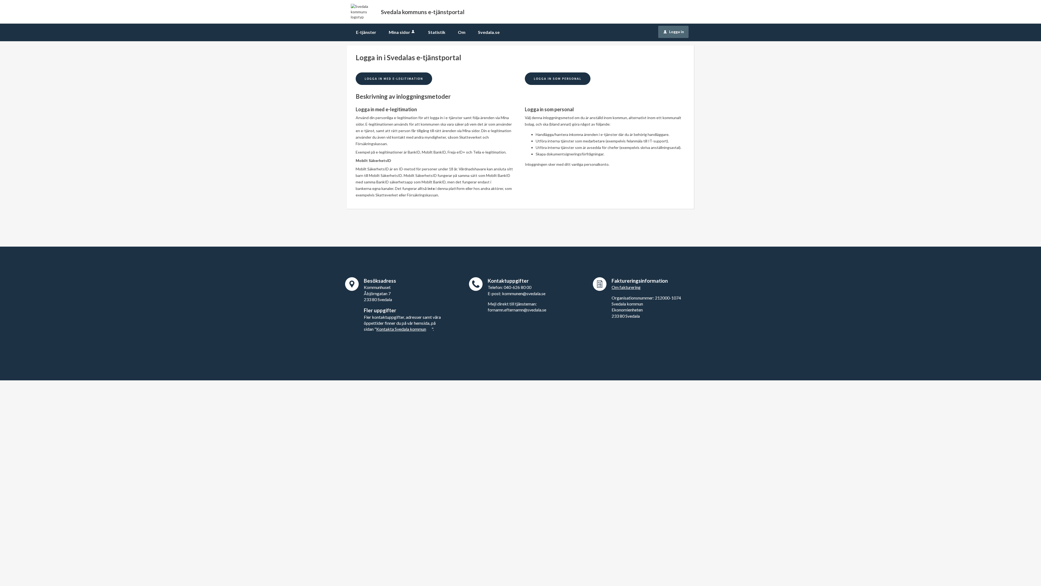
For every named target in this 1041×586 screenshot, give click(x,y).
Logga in (674, 31)
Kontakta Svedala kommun (401, 329)
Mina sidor (399, 32)
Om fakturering (626, 287)
